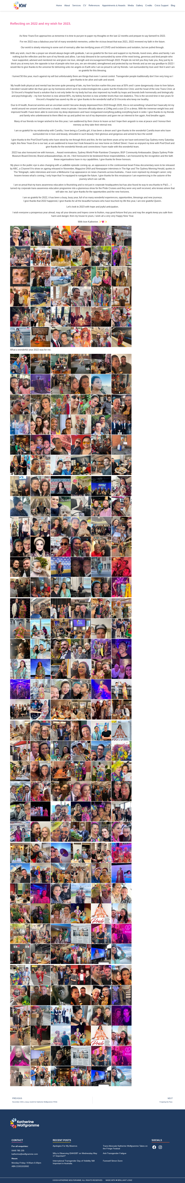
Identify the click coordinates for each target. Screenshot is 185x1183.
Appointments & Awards (113, 5)
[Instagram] (160, 1147)
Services (76, 5)
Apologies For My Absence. (65, 1146)
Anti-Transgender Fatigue (114, 1153)
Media (131, 5)
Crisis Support (162, 5)
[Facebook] (154, 1147)
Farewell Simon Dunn (113, 1161)
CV (84, 5)
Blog (173, 5)
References (94, 5)
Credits (148, 5)
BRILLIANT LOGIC (125, 1180)
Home (59, 5)
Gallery (139, 5)
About (67, 5)
